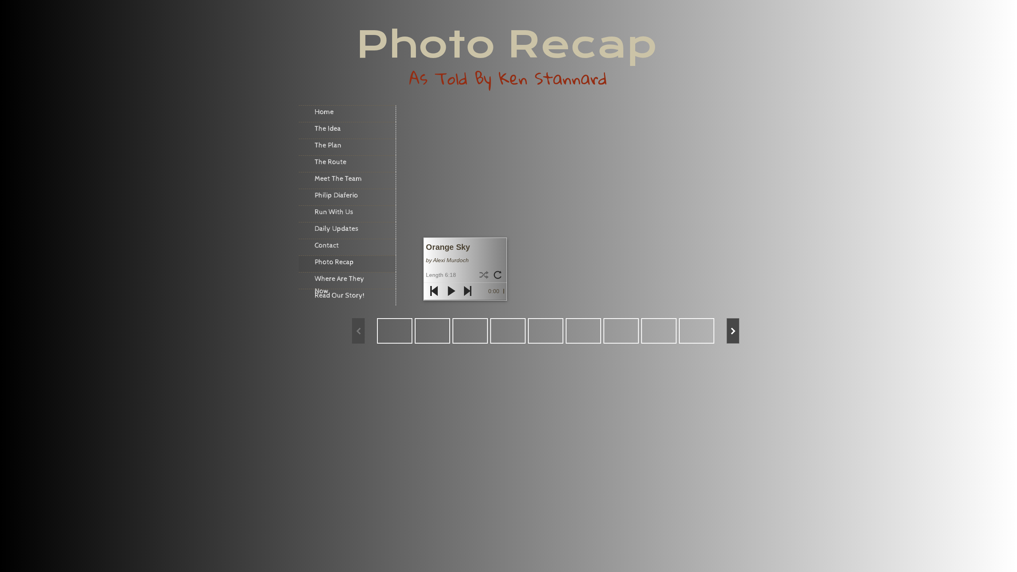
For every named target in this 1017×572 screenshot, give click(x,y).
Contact (327, 245)
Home (324, 112)
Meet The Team (338, 178)
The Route (330, 162)
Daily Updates (336, 228)
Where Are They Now (339, 281)
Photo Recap (334, 262)
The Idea (328, 128)
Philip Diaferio (336, 195)
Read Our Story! (340, 295)
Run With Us (334, 212)
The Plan (328, 145)
